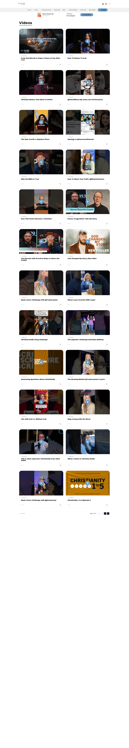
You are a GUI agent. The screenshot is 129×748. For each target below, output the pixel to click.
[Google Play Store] (106, 4)
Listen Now (87, 14)
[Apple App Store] (103, 4)
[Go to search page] (109, 3)
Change (76, 13)
